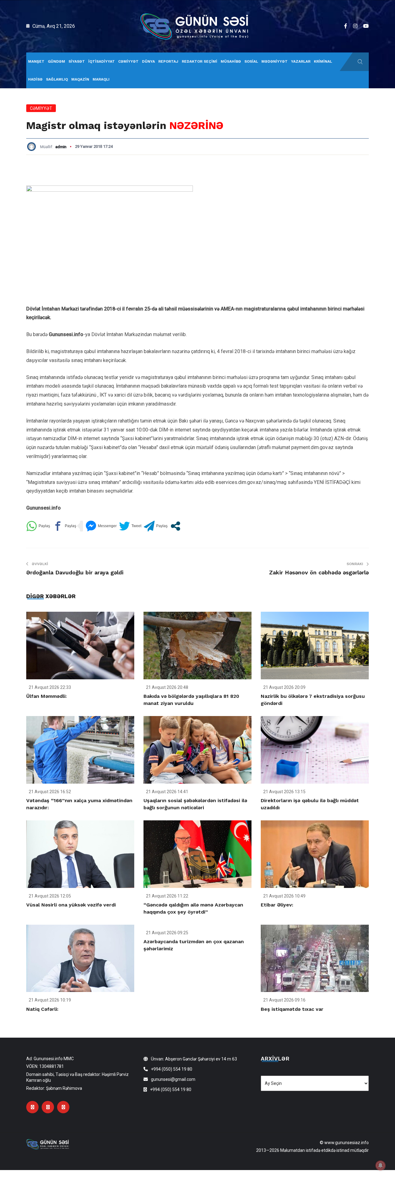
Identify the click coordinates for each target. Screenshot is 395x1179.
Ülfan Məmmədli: (46, 696)
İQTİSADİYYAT (101, 61)
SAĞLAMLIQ (57, 79)
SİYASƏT (77, 61)
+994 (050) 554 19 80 (171, 1069)
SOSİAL (251, 61)
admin (60, 146)
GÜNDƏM (56, 61)
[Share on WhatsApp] (38, 526)
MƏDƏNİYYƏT (274, 61)
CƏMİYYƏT (128, 61)
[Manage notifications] (380, 1165)
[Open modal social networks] (175, 526)
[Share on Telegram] (156, 526)
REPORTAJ (168, 61)
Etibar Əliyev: (277, 905)
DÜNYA (148, 61)
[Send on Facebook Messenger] (101, 526)
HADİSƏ (35, 79)
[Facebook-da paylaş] (64, 526)
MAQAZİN (80, 79)
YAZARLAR (300, 61)
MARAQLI (101, 79)
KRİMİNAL (323, 61)
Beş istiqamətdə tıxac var (292, 1009)
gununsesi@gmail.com (173, 1079)
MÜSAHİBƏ (231, 61)
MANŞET (36, 61)
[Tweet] (130, 526)
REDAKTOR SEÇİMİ (199, 61)
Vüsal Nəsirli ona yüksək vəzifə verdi (71, 905)
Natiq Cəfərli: (42, 1009)
